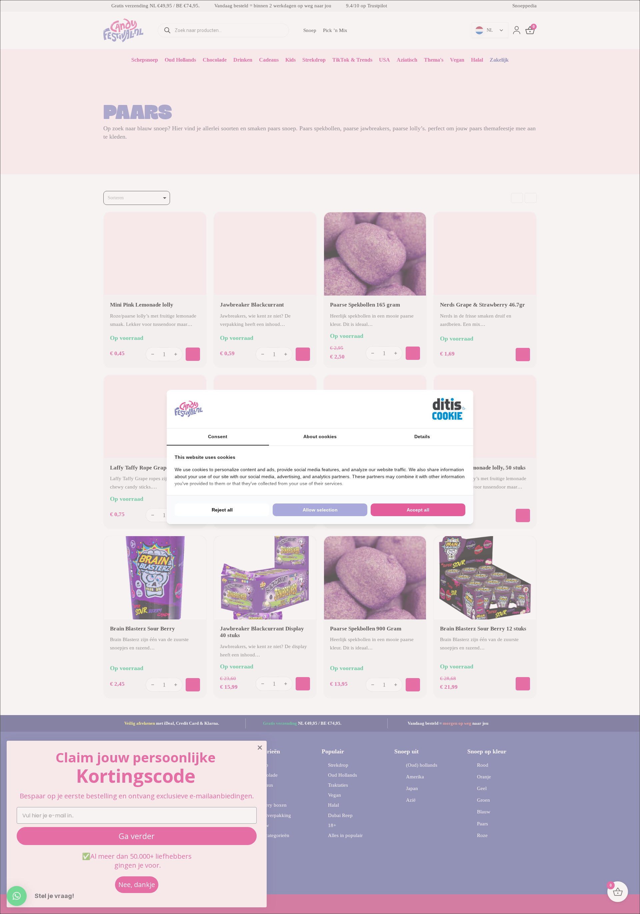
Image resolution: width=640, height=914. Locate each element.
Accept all (418, 509)
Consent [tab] (217, 436)
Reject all (222, 509)
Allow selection (320, 509)
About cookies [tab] (320, 436)
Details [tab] (422, 436)
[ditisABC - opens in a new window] (448, 409)
